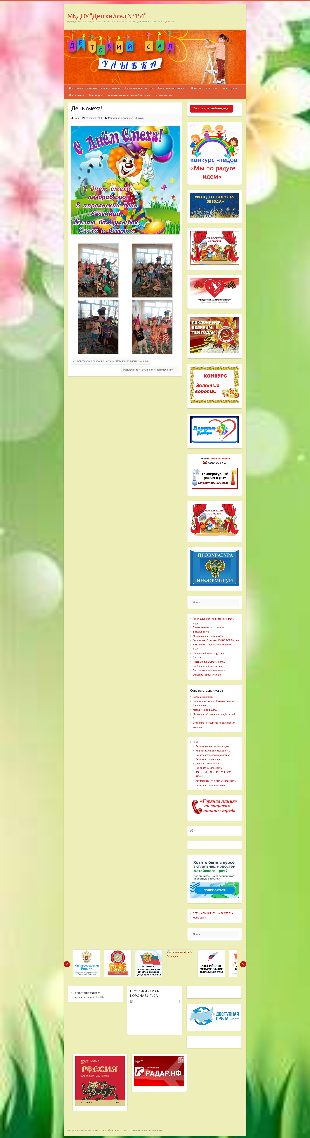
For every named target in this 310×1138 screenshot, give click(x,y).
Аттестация (95, 95)
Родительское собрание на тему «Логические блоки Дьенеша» (111, 360)
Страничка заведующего (172, 88)
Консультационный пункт (139, 88)
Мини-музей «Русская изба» (208, 636)
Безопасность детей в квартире (213, 755)
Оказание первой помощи (207, 674)
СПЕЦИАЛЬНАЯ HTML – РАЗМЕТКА (213, 913)
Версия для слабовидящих (211, 108)
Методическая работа (205, 709)
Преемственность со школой (208, 627)
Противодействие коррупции (208, 653)
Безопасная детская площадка (212, 746)
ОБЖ (195, 742)
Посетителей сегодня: (86, 992)
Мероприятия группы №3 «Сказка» (126, 118)
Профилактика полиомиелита (209, 670)
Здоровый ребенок (203, 697)
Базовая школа (201, 631)
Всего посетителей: (85, 997)
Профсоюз (198, 657)
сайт (76, 118)
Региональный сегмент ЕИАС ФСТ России (216, 640)
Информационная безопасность (213, 750)
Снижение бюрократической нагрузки (128, 95)
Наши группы (229, 88)
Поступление (76, 95)
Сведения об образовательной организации (95, 88)
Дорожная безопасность (209, 763)
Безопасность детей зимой (210, 785)
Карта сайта (199, 917)
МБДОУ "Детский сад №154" (106, 16)
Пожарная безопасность (209, 768)
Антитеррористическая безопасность (216, 780)
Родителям (211, 88)
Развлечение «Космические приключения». (150, 369)
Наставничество (163, 95)
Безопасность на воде (208, 759)
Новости (196, 88)
